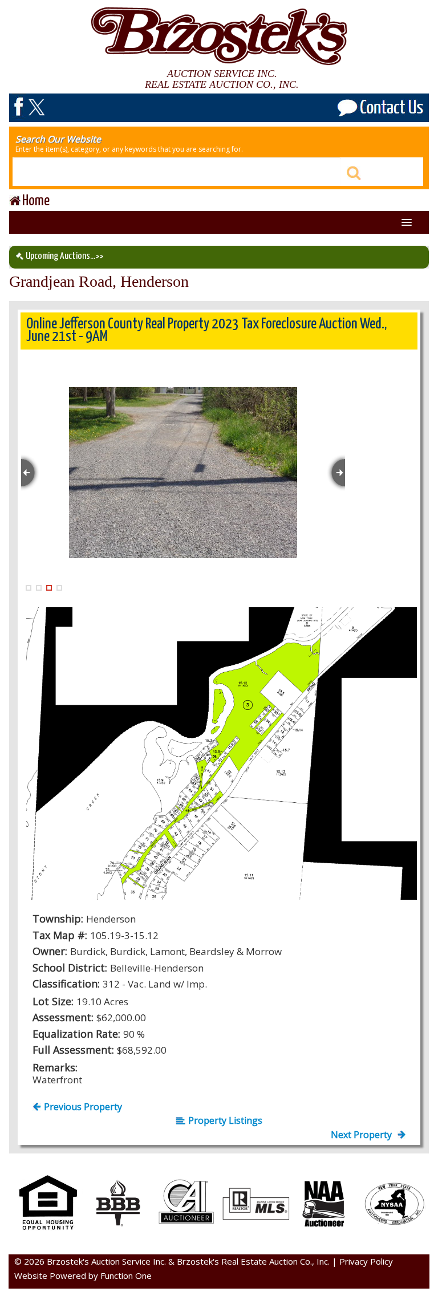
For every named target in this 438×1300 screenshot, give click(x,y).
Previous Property (83, 1106)
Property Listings (225, 1120)
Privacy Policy (366, 1261)
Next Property (362, 1134)
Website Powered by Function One (83, 1275)
